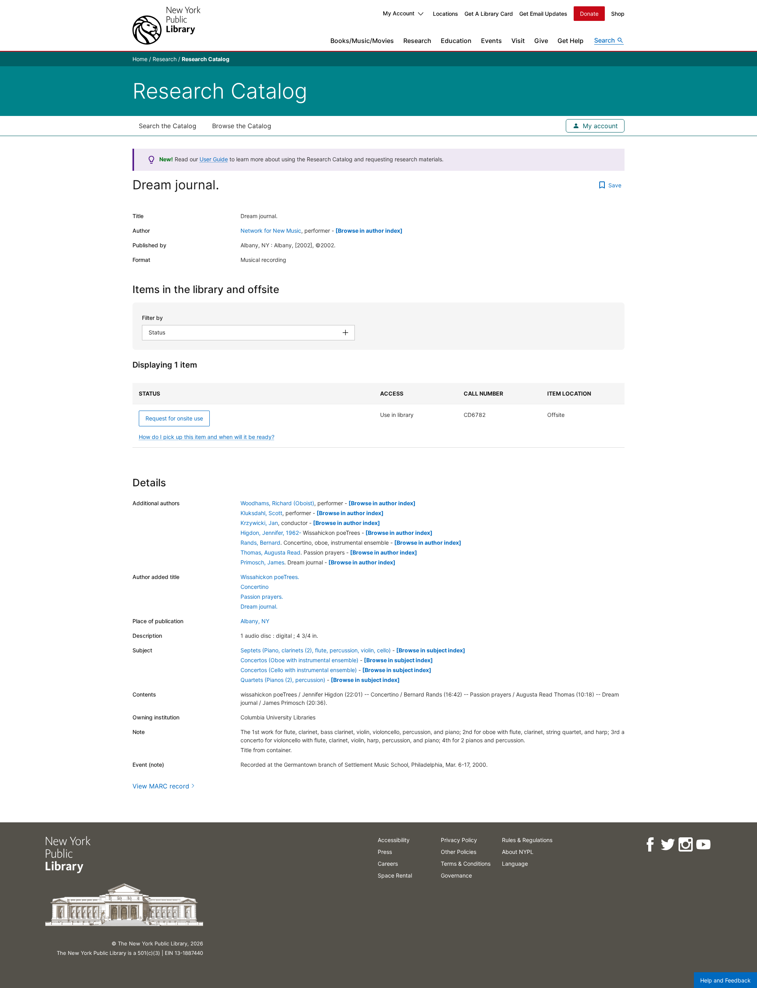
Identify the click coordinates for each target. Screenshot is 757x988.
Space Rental (395, 875)
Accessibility (394, 840)
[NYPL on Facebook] (649, 845)
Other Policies (458, 851)
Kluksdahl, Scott (261, 513)
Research (417, 41)
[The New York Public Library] (166, 25)
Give (541, 41)
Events (491, 41)
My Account (398, 13)
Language (515, 863)
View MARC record (160, 786)
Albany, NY (255, 621)
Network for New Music (271, 230)
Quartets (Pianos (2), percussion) (283, 679)
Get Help (570, 41)
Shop (618, 13)
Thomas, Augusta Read (270, 552)
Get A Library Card (488, 13)
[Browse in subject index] (430, 650)
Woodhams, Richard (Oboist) (277, 503)
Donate (589, 13)
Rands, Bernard (260, 542)
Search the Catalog (167, 126)
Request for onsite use (174, 418)
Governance (456, 875)
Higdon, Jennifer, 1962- (271, 532)
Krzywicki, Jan (259, 522)
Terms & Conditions (465, 863)
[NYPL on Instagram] (685, 845)
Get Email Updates (543, 13)
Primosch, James (262, 562)
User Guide (214, 159)
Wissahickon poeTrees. (270, 576)
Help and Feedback (725, 980)
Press (385, 851)
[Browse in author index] (369, 230)
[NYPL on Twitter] (667, 845)
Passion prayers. (262, 596)
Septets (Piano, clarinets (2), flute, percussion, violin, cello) (316, 650)
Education (456, 41)
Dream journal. (259, 606)
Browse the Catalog (241, 126)
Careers (388, 863)
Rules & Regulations (527, 840)
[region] (378, 415)
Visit (518, 41)
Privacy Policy (459, 840)
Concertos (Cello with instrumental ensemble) (299, 670)
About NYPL (517, 851)
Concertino (254, 586)
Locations (445, 13)
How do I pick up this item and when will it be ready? (206, 436)
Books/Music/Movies (362, 41)
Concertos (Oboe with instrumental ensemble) (299, 660)
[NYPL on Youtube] (702, 845)
